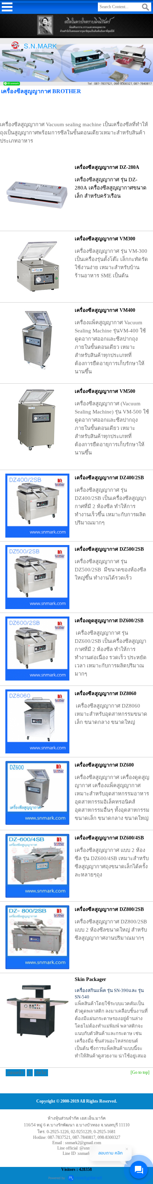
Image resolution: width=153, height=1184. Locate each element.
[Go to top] (140, 1072)
